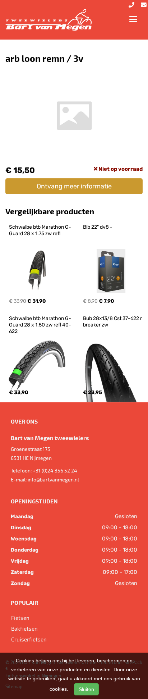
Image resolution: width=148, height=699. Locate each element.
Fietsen (20, 618)
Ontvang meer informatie (74, 186)
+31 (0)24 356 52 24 (55, 470)
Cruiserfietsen (29, 639)
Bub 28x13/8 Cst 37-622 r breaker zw (113, 321)
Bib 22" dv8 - (97, 227)
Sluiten (86, 689)
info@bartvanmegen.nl (53, 479)
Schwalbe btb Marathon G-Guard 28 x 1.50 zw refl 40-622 (40, 324)
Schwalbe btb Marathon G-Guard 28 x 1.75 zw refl (40, 230)
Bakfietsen (24, 628)
